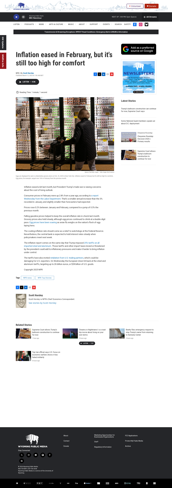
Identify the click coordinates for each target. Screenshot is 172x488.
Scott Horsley (28, 73)
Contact (66, 441)
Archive (128, 446)
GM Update (3, 43)
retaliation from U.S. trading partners (67, 258)
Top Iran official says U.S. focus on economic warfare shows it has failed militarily (46, 354)
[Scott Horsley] (21, 301)
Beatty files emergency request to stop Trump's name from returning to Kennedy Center (140, 332)
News (41, 24)
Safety (127, 24)
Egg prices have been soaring (43, 222)
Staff (96, 442)
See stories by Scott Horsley (42, 302)
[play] (16, 17)
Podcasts (29, 24)
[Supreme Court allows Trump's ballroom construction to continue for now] (128, 155)
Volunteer (136, 6)
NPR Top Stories (45, 278)
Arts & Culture (56, 24)
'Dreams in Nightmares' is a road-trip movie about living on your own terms (92, 332)
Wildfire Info (3, 60)
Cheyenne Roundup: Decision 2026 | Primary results (145, 139)
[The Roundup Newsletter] (138, 77)
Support (94, 24)
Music (71, 24)
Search (118, 24)
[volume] (23, 17)
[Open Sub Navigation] (21, 24)
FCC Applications (131, 436)
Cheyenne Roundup (144, 133)
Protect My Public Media (134, 441)
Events (106, 24)
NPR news (27, 278)
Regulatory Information (103, 447)
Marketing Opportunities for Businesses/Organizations (104, 436)
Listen (16, 24)
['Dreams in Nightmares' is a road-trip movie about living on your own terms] (70, 333)
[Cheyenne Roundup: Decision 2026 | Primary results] (128, 137)
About (82, 24)
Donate (152, 6)
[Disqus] (86, 395)
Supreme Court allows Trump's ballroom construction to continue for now (45, 332)
